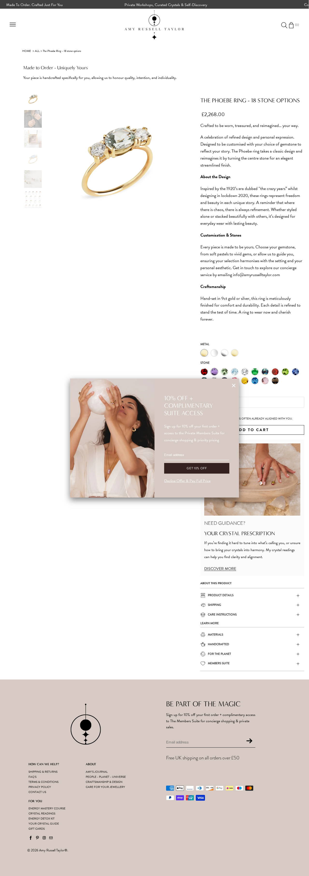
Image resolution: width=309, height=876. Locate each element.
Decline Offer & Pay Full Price (187, 481)
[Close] (233, 385)
